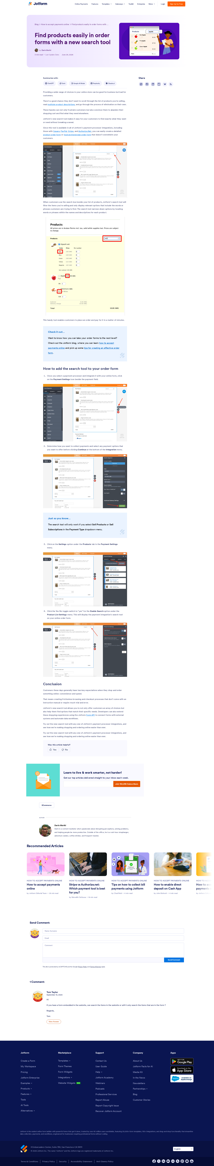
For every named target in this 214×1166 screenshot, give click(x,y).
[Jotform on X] (158, 1161)
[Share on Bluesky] (164, 84)
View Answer (54, 1021)
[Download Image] (123, 193)
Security (63, 1161)
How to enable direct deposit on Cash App (167, 886)
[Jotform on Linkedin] (163, 1161)
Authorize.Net (84, 131)
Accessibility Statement (81, 1161)
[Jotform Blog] (173, 1161)
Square (56, 131)
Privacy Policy (82, 967)
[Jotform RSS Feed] (177, 1161)
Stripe (71, 131)
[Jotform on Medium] (168, 1161)
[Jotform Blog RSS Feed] (170, 84)
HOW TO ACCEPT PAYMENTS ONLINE (44, 880)
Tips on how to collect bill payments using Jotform (128, 886)
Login (163, 4)
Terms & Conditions (29, 1161)
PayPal (64, 131)
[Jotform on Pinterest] (182, 1161)
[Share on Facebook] (147, 84)
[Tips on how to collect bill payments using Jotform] (130, 864)
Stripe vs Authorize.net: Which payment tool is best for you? (87, 888)
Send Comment (174, 960)
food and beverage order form (77, 134)
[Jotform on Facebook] (154, 1161)
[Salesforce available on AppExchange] (181, 1078)
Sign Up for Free (176, 4)
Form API (90, 715)
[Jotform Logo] (38, 4)
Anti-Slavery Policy (104, 1161)
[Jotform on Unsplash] (191, 1161)
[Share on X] (141, 84)
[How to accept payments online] (46, 864)
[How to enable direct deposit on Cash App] (173, 864)
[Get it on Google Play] (181, 1061)
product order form (52, 134)
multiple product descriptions (61, 104)
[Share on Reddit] (158, 84)
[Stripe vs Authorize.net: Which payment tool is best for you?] (88, 864)
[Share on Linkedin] (152, 84)
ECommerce (47, 805)
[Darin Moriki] (36, 50)
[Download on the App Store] (181, 1070)
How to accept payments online (43, 886)
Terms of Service (95, 967)
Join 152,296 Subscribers (126, 784)
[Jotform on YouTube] (187, 1161)
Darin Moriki (46, 50)
